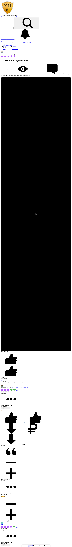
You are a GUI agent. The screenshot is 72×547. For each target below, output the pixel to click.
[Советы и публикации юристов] (8, 14)
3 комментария (4, 351)
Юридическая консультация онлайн (9, 16)
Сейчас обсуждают (7, 45)
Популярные (4, 384)
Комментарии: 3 (4, 381)
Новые (8, 384)
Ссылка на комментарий (6, 405)
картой (23, 444)
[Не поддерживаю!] (35, 422)
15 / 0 (2, 365)
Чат (2, 408)
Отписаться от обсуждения (7, 382)
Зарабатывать (4, 76)
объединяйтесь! (14, 15)
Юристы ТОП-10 (7, 44)
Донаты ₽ (3, 380)
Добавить (36, 545)
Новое (6, 46)
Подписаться (4, 378)
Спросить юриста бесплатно (7, 39)
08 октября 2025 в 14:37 (6, 69)
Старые (12, 384)
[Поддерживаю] (11, 422)
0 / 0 (3, 377)
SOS (4, 49)
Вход (2, 41)
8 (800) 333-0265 (27, 42)
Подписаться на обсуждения (20, 382)
